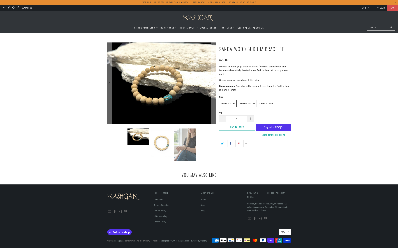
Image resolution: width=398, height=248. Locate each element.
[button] (146, 28)
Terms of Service (161, 205)
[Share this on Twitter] (222, 143)
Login (382, 7)
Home (203, 199)
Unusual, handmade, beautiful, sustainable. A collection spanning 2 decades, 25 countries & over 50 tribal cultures (267, 207)
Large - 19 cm (266, 103)
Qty (220, 112)
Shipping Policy (160, 216)
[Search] (391, 27)
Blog (202, 211)
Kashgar (117, 241)
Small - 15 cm (228, 103)
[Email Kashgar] (3, 7)
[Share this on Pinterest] (238, 143)
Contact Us (27, 7)
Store (203, 205)
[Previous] (109, 83)
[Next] (213, 83)
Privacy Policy (160, 222)
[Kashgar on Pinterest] (18, 7)
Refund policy (160, 211)
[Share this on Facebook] (230, 143)
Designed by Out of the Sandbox (175, 241)
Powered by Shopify (198, 241)
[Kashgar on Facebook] (8, 7)
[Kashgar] (199, 18)
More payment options (273, 134)
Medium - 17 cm (247, 103)
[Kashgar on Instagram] (13, 7)
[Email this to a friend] (246, 143)
